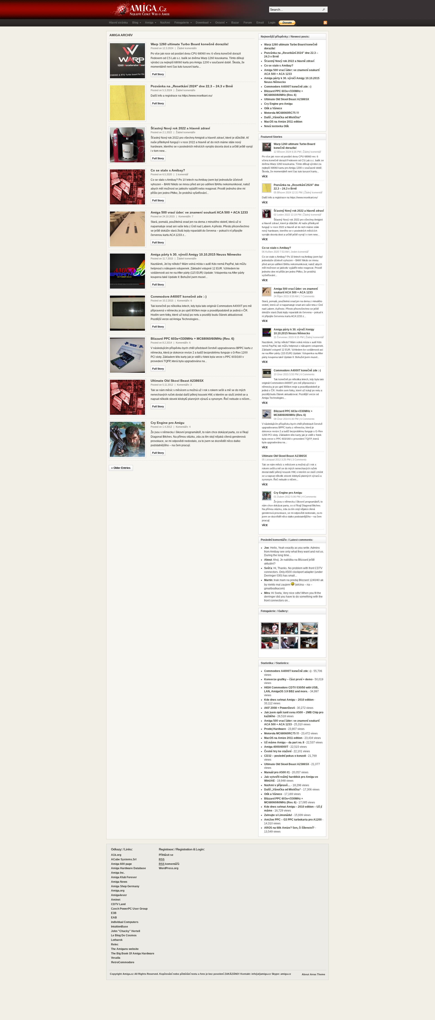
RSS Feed (325, 22)
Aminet (115, 899)
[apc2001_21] (309, 648)
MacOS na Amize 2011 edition (283, 121)
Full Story (158, 74)
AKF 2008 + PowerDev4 (279, 707)
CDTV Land (118, 904)
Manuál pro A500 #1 (277, 772)
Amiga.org (117, 890)
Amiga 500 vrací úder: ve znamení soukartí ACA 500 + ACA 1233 (199, 212)
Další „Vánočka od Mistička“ (282, 117)
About (268, 559)
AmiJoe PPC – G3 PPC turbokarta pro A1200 (293, 819)
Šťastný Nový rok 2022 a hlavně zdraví (180, 128)
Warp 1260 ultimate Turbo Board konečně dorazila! (190, 44)
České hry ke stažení (277, 751)
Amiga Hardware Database (128, 868)
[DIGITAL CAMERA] (309, 634)
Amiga (148, 23)
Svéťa (268, 568)
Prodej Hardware (275, 729)
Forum (248, 22)
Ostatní (219, 23)
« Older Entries (120, 468)
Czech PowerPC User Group (129, 908)
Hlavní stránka (118, 22)
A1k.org (116, 854)
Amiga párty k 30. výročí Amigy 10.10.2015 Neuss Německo (196, 254)
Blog (134, 23)
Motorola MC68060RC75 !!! (281, 112)
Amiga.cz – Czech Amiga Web (141, 9)
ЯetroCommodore (122, 962)
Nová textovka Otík (276, 126)
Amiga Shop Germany (125, 886)
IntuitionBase (119, 926)
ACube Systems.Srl (123, 859)
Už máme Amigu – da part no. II (284, 742)
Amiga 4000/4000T (276, 746)
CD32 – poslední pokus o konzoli (285, 755)
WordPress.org (168, 868)
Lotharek (117, 940)
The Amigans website (125, 949)
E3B (113, 913)
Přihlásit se (166, 854)
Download (200, 23)
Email (260, 22)
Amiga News (119, 881)
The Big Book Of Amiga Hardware (132, 953)
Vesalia (115, 957)
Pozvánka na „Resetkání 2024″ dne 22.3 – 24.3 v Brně (192, 86)
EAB (114, 917)
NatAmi (165, 22)
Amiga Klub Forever (124, 877)
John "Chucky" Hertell (125, 931)
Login (271, 22)
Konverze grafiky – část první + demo (288, 679)
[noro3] (289, 648)
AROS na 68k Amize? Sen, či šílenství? (289, 827)
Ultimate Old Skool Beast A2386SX (177, 380)
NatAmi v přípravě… (277, 785)
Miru (267, 593)
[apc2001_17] (289, 634)
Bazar (235, 22)
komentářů (169, 864)
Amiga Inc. (118, 872)
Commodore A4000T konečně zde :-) (179, 296)
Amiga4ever (119, 895)
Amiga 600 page (121, 864)
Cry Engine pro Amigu (167, 423)
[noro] (270, 634)
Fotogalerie (180, 23)
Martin (268, 580)
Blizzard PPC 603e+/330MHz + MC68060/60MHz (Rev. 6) (192, 338)
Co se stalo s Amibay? (168, 170)
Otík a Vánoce (273, 108)
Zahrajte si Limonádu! (278, 815)
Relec (114, 944)
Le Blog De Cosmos (124, 935)
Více (265, 176)
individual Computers (124, 922)
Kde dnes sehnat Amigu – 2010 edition (289, 699)
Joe (266, 547)
